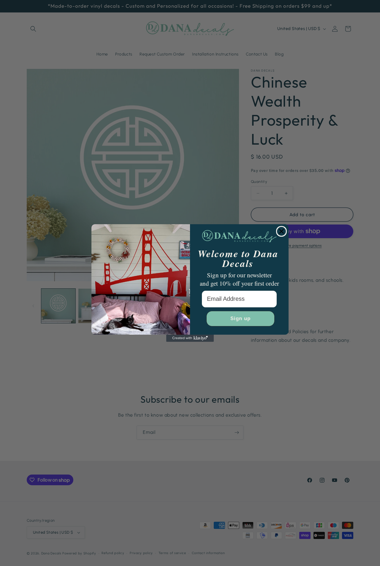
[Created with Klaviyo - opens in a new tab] (190, 338)
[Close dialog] (281, 231)
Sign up (240, 318)
